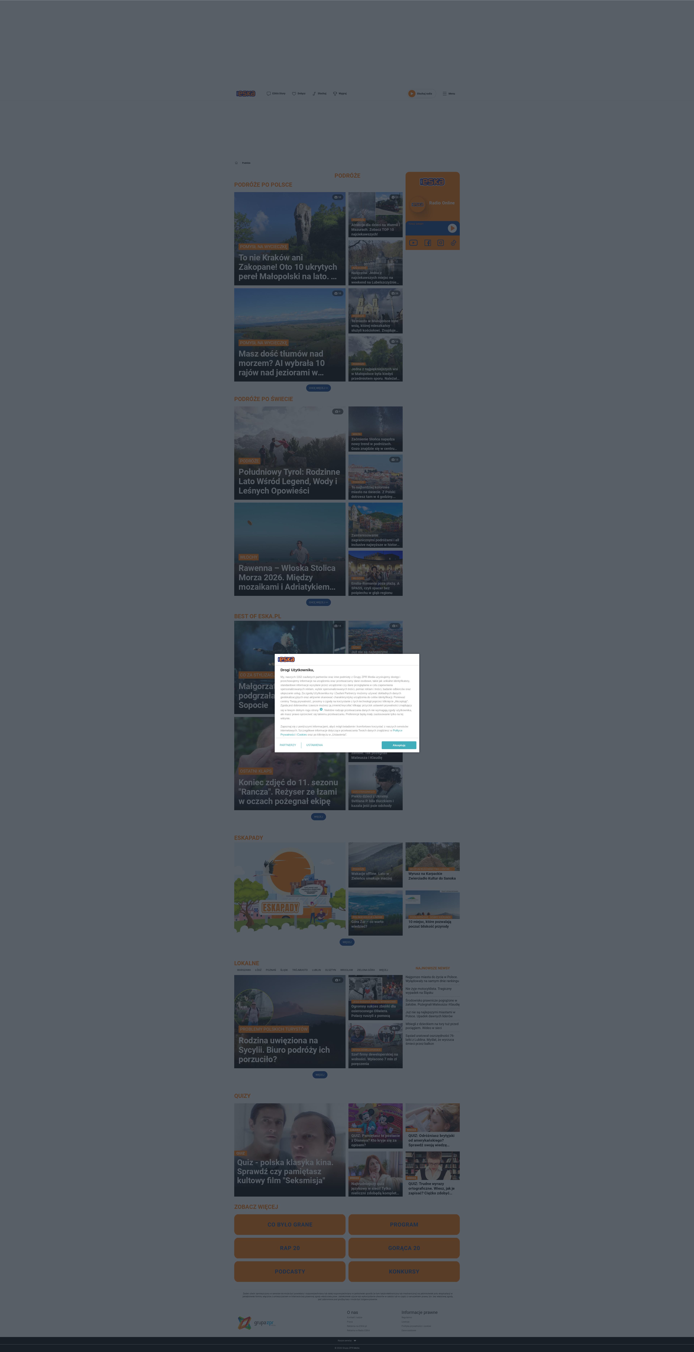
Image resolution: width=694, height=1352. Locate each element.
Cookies (302, 734)
